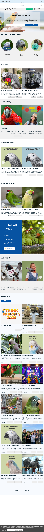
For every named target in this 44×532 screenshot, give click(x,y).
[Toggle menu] (1, 5)
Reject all (10, 530)
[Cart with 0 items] (42, 5)
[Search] (38, 5)
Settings (4, 530)
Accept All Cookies (18, 530)
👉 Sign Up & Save (8, 248)
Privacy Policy (31, 527)
